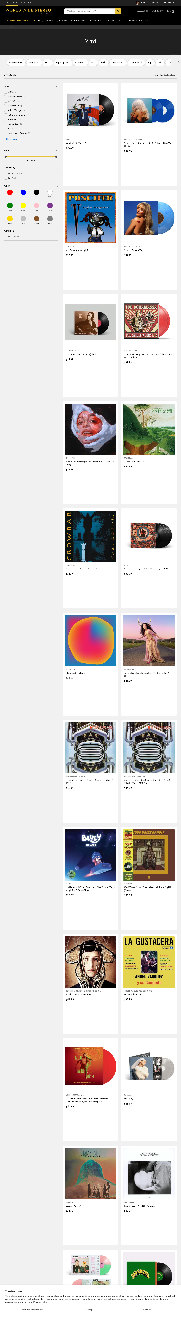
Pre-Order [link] (14, 178)
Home (8, 27)
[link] (10, 193)
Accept (89, 1310)
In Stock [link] (15, 174)
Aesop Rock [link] (15, 124)
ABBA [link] (12, 92)
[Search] (118, 11)
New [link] (13, 237)
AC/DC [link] (13, 101)
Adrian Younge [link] (16, 110)
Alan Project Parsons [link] (19, 133)
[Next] (178, 62)
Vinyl (15, 27)
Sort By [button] (159, 75)
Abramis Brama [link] (16, 97)
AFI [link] (11, 129)
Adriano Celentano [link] (18, 115)
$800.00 (34, 161)
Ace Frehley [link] (15, 106)
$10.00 (26, 161)
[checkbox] (5, 92)
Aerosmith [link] (14, 120)
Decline (147, 1310)
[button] (170, 11)
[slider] (6, 156)
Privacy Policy (40, 1302)
